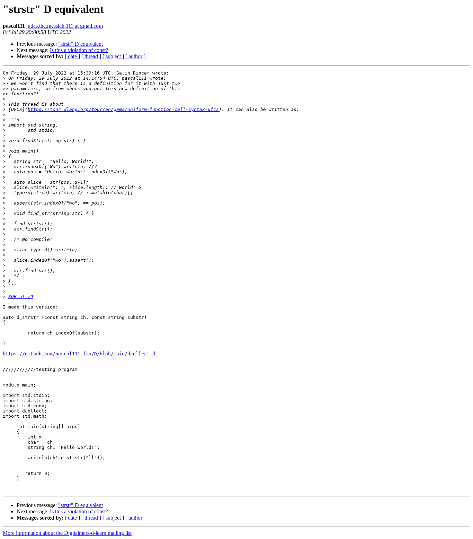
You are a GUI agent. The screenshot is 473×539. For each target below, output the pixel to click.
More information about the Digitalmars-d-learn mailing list (67, 533)
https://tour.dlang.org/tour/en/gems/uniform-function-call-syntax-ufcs (123, 109)
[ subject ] (113, 56)
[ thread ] (91, 56)
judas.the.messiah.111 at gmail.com (64, 26)
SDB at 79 (20, 296)
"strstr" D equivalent (80, 44)
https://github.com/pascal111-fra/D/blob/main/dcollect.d (79, 353)
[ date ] (72, 56)
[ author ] (135, 56)
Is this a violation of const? (79, 50)
